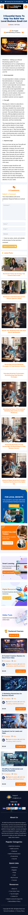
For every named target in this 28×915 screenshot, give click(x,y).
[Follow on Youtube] (12, 804)
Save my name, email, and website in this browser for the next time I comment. (13, 240)
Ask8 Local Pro (16, 741)
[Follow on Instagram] (18, 804)
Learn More (13, 506)
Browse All (13, 635)
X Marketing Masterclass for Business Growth (12, 694)
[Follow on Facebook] (9, 804)
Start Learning (7, 572)
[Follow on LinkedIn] (15, 804)
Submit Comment (9, 246)
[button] (1, 2)
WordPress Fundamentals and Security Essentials (12, 770)
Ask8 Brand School (19, 666)
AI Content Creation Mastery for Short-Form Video (13, 657)
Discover (6, 598)
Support (15, 795)
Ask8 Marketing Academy (13, 32)
